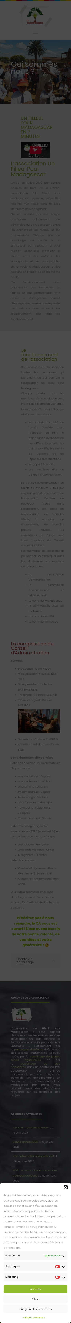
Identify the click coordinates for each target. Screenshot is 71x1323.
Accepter (35, 1289)
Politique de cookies (34, 1317)
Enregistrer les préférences (35, 1309)
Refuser (35, 1299)
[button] (65, 1187)
